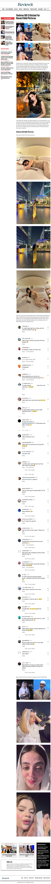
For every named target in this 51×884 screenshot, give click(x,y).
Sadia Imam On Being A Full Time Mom (27, 855)
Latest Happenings (5, 54)
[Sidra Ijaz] (4, 865)
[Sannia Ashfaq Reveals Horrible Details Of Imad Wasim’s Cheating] (3, 37)
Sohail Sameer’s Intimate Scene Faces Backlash (6, 52)
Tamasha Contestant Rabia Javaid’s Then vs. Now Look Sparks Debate (7, 58)
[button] (48, 9)
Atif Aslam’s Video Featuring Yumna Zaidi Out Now (7, 68)
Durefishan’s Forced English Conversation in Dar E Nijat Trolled (9, 22)
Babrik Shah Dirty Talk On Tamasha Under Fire (9, 32)
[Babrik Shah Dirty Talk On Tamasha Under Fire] (3, 32)
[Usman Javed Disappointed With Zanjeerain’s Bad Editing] (3, 43)
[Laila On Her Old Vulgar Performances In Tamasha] (3, 27)
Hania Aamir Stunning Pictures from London (9, 855)
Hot (2, 75)
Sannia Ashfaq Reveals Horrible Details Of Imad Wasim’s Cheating (9, 38)
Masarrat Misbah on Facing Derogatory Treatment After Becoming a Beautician (7, 63)
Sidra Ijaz (22, 22)
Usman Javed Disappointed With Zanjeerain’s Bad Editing (9, 43)
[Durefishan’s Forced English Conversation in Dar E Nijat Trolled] (3, 22)
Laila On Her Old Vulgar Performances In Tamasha (9, 27)
